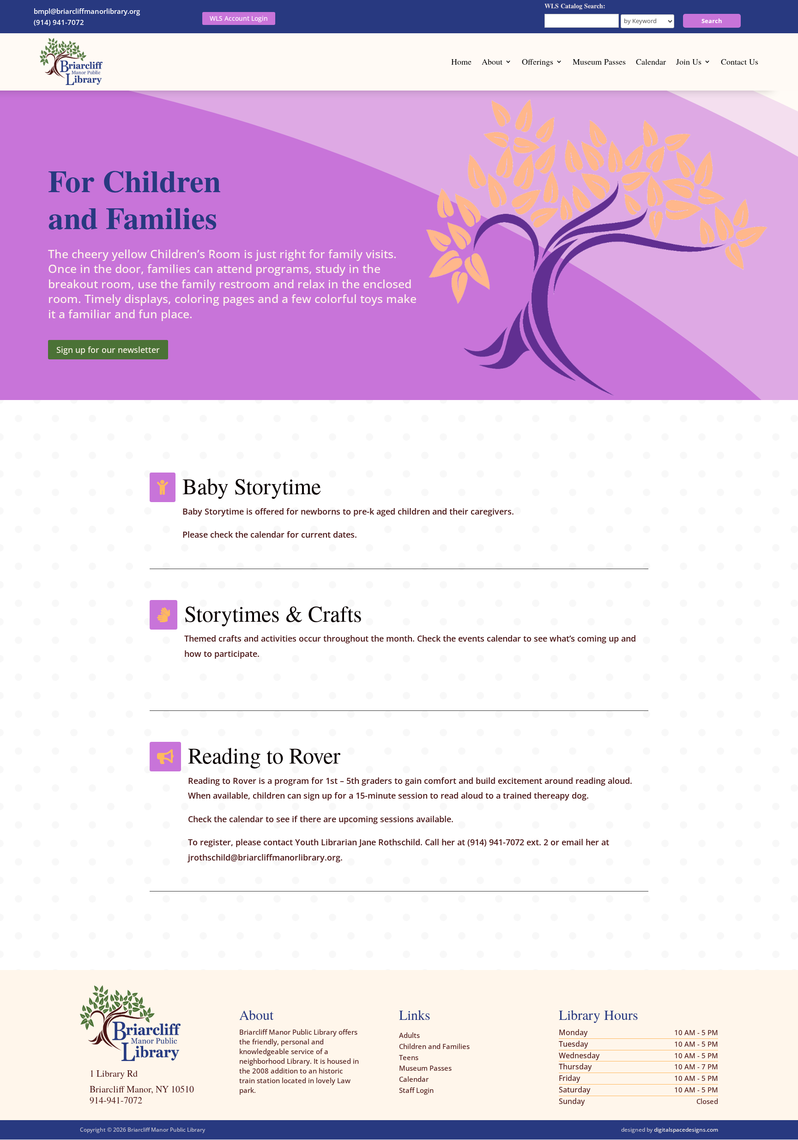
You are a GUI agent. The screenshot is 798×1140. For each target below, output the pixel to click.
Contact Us (739, 61)
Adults (409, 1035)
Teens (408, 1057)
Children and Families (434, 1046)
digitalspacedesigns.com (686, 1130)
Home (461, 61)
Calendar (651, 61)
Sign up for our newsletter (108, 349)
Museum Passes (599, 61)
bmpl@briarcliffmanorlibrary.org (87, 11)
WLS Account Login (239, 18)
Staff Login (416, 1090)
